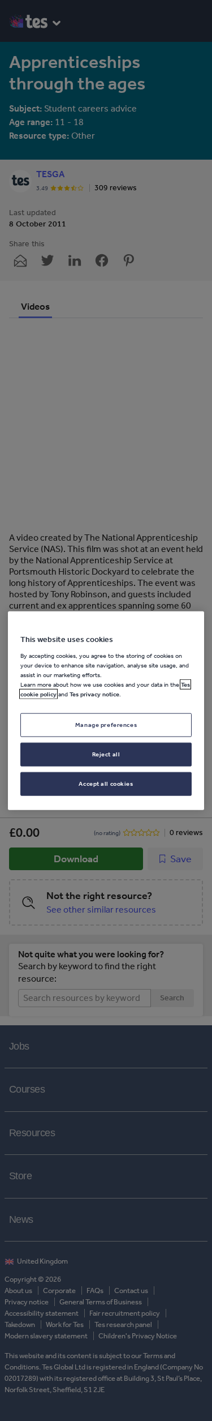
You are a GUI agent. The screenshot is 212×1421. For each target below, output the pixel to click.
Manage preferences (106, 725)
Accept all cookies (106, 783)
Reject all (106, 753)
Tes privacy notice (94, 694)
